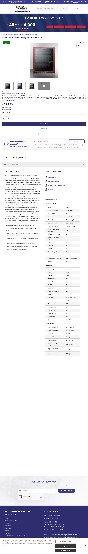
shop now (50, 27)
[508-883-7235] (78, 9)
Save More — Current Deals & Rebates (76, 2)
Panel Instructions (53, 181)
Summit (10, 107)
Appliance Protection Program (15, 536)
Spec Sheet (52, 177)
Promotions (8, 526)
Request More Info (45, 133)
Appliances (5, 34)
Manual (50, 189)
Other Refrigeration (22, 34)
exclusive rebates (71, 27)
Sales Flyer (8, 528)
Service (7, 533)
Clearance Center (11, 521)
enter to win (81, 27)
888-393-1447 (58, 529)
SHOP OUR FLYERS (59, 27)
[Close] (85, 546)
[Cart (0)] (80, 9)
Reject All (65, 546)
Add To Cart (44, 124)
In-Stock (7, 523)
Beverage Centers (32, 34)
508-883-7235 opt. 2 (57, 524)
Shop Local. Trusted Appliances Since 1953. (14, 2)
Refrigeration (12, 34)
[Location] (75, 9)
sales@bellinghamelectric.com (67, 537)
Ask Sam (76, 141)
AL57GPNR (9, 109)
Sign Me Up (65, 490)
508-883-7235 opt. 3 (58, 527)
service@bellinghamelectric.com (66, 535)
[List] (73, 9)
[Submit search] (64, 8)
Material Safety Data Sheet (56, 185)
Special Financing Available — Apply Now (46, 2)
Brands (7, 531)
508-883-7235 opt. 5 (55, 522)
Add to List (81, 45)
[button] (8, 9)
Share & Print (81, 42)
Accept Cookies (65, 550)
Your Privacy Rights (65, 541)
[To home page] (22, 9)
